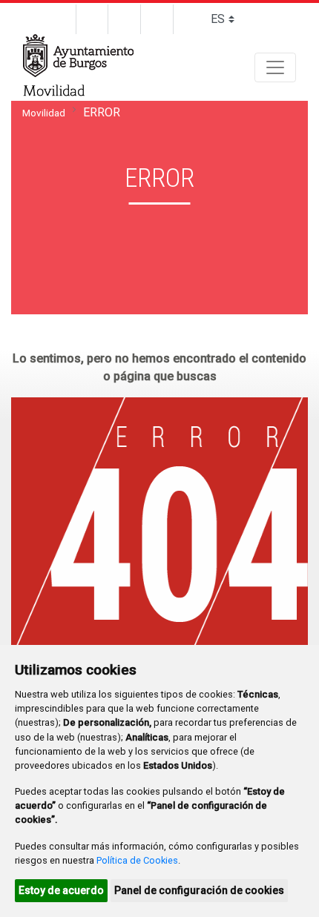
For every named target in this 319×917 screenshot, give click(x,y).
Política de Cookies (137, 860)
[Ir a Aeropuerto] (157, 19)
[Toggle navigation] (275, 67)
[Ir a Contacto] (92, 19)
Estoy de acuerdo (61, 890)
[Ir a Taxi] (124, 19)
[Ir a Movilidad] (54, 92)
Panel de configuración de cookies (199, 890)
